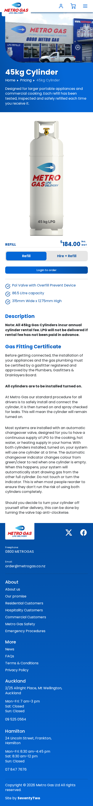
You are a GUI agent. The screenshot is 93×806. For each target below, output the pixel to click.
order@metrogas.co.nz (25, 566)
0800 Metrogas (19, 551)
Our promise (15, 596)
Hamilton (15, 731)
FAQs (9, 656)
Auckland (15, 681)
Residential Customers (24, 603)
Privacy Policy (17, 670)
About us (12, 589)
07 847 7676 (16, 769)
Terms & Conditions (21, 663)
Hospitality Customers (24, 610)
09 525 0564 (15, 719)
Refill (26, 255)
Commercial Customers (25, 617)
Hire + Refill (66, 255)
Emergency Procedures (25, 630)
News (9, 649)
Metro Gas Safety (20, 624)
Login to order (46, 270)
